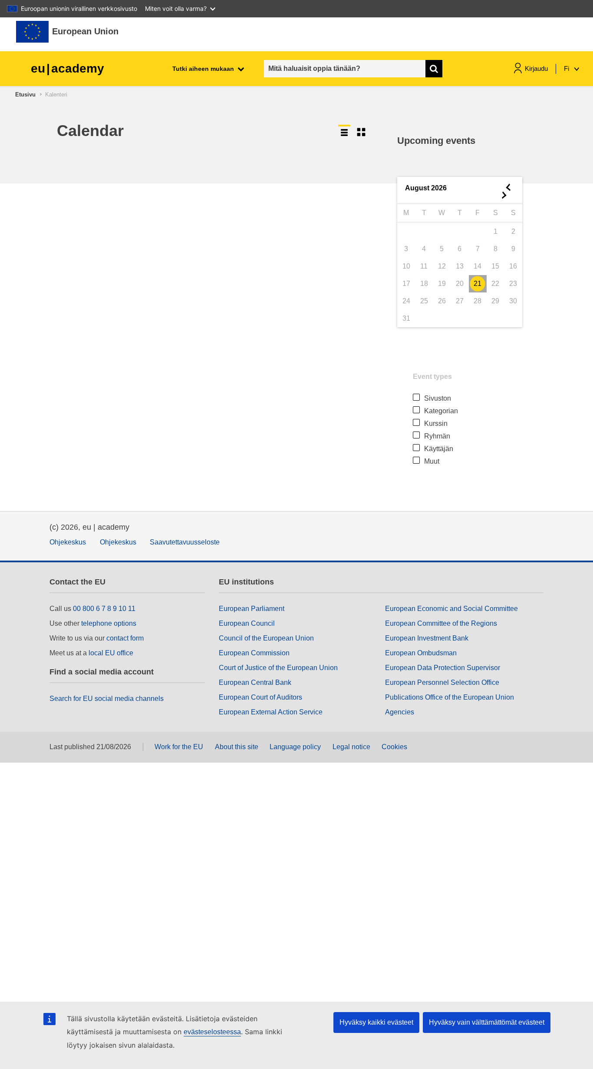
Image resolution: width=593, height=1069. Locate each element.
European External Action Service (271, 712)
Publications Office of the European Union (449, 697)
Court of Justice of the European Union (278, 667)
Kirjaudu (536, 68)
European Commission (254, 653)
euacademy (67, 68)
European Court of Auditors (260, 697)
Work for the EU (179, 746)
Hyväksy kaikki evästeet (376, 1022)
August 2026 (426, 188)
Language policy (295, 746)
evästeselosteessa (212, 1032)
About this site (236, 746)
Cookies (394, 746)
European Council (247, 623)
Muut (431, 461)
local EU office (111, 653)
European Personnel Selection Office (442, 682)
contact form (125, 638)
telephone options (108, 623)
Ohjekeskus (67, 542)
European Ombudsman (421, 653)
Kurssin (436, 423)
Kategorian (441, 411)
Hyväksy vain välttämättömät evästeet (486, 1022)
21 (477, 283)
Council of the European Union (266, 638)
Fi (567, 68)
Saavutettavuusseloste (185, 542)
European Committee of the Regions (441, 623)
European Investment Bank (426, 638)
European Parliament (251, 608)
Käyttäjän (438, 448)
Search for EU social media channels (106, 698)
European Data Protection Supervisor (442, 667)
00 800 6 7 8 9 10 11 (104, 608)
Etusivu (25, 94)
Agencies (399, 712)
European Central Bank (255, 682)
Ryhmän (437, 436)
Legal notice (351, 746)
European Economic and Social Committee (451, 608)
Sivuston (437, 398)
